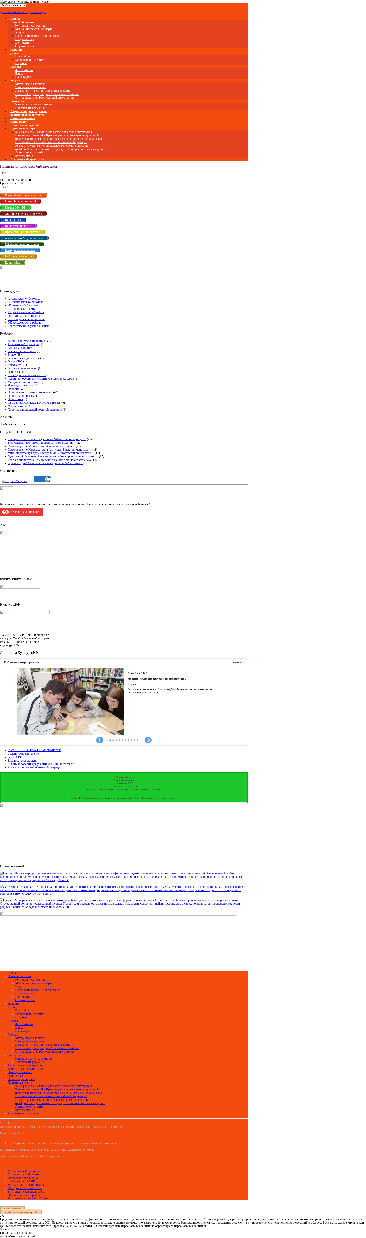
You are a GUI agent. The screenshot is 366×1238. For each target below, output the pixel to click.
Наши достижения (20, 385)
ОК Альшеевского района (24, 322)
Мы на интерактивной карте (33, 29)
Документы (22, 42)
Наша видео (23, 1031)
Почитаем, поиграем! (21, 395)
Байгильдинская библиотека (26, 319)
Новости (13, 388)
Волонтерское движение (23, 358)
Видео (19, 73)
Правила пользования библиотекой (38, 35)
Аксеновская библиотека (24, 298)
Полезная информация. (30, 1062)
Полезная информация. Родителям (30, 392)
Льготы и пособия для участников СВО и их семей (41, 378)
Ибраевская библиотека (23, 305)
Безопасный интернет (29, 59)
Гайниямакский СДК (21, 308)
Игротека (14, 371)
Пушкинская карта (23, 128)
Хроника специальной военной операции (35, 409)
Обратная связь (25, 46)
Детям (14, 53)
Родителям (17, 101)
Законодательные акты (22, 368)
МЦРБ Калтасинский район (26, 312)
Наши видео (16, 1075)
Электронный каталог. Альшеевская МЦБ (42, 90)
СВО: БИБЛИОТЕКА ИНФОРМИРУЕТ (34, 402)
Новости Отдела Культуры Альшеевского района (47, 94)
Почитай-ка (22, 56)
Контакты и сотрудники (31, 25)
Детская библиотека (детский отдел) (23, 12)
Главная (13, 972)
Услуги (19, 32)
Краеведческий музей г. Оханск (28, 326)
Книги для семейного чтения (34, 104)
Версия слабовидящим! (25, 511)
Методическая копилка (30, 83)
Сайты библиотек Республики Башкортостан (44, 97)
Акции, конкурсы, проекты (25, 340)
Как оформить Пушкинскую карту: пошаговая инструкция (53, 131)
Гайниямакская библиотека (25, 302)
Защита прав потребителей (25, 1068)
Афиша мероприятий (29, 152)
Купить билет (24, 1110)
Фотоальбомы (24, 70)
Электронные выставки (30, 87)
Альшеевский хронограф (27, 159)
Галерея (15, 66)
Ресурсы (16, 80)
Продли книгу (24, 39)
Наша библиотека (22, 22)
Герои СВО (15, 361)
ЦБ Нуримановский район (25, 315)
